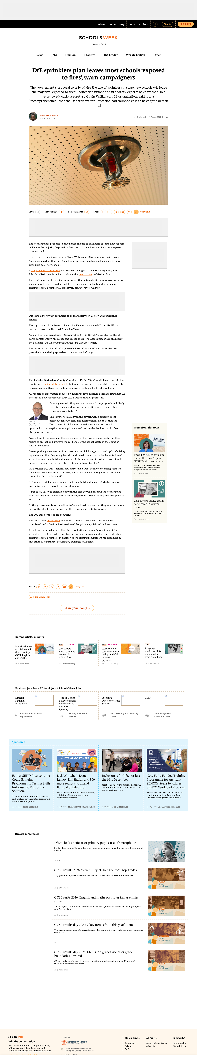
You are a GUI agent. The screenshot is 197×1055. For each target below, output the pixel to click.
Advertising (117, 24)
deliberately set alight (56, 384)
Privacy (129, 1046)
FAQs (127, 1049)
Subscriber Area (138, 24)
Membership (179, 1043)
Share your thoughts (77, 608)
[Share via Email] (129, 212)
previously (53, 520)
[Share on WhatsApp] (103, 212)
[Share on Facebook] (109, 212)
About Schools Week (156, 1043)
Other (157, 54)
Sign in (167, 24)
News (39, 54)
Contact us (130, 1043)
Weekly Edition (135, 54)
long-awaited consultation (45, 270)
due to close (85, 274)
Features (89, 54)
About (102, 24)
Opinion (70, 54)
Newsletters (179, 1046)
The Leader (111, 54)
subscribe (186, 24)
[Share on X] (116, 212)
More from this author (48, 119)
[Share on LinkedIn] (122, 212)
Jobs (54, 54)
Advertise (151, 1046)
